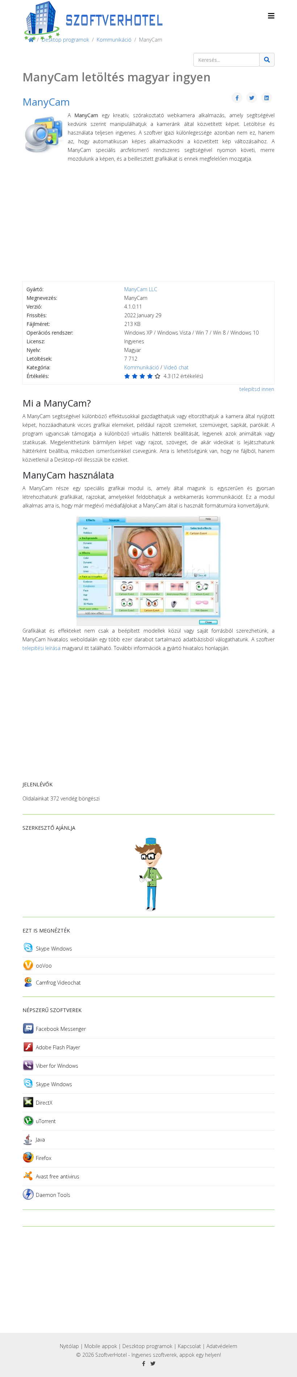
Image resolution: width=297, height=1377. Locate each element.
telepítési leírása (41, 648)
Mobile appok (100, 1346)
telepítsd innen (256, 389)
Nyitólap (69, 1346)
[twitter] (152, 1363)
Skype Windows (54, 948)
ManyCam (46, 102)
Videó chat (176, 367)
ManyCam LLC (140, 289)
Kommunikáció (141, 367)
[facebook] (143, 1363)
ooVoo (44, 965)
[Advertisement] (148, 223)
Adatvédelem (221, 1346)
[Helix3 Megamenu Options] (271, 15)
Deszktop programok (147, 1346)
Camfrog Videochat (58, 982)
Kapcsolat (189, 1346)
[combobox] (226, 60)
